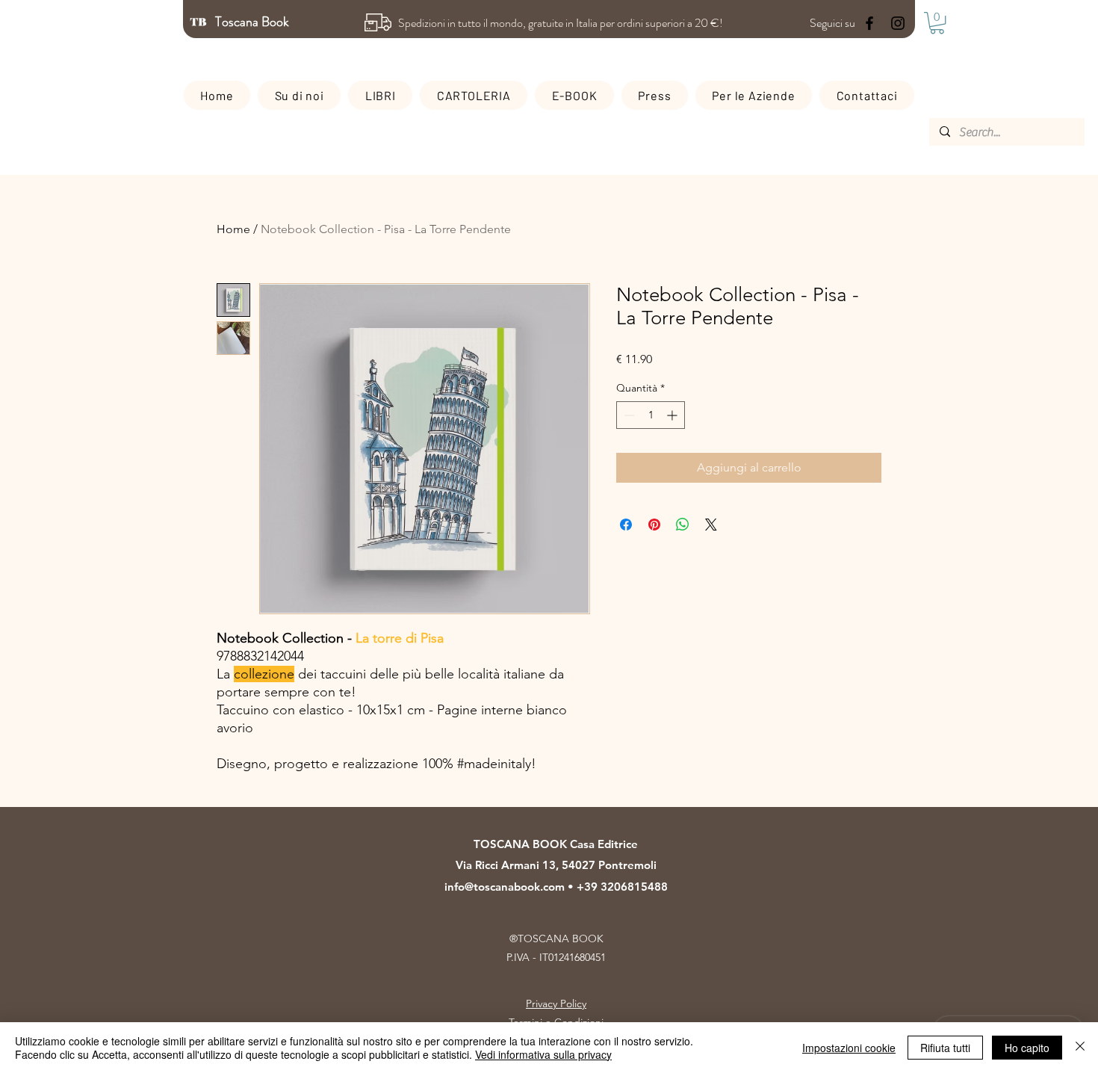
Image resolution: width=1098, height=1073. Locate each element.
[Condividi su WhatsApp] (683, 525)
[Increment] (673, 415)
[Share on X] (711, 525)
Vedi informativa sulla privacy (543, 1054)
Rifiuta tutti (945, 1047)
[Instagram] (898, 23)
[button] (937, 23)
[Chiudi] (1080, 1047)
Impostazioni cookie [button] (849, 1047)
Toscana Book (253, 21)
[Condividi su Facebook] (626, 525)
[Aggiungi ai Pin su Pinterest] (654, 525)
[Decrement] (627, 415)
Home (233, 229)
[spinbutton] (650, 415)
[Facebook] (869, 23)
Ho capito (1027, 1047)
